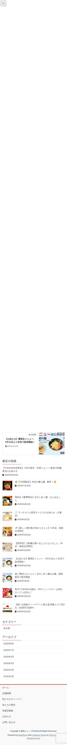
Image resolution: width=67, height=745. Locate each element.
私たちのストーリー (12, 699)
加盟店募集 (7, 710)
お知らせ (6, 716)
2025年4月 (8, 670)
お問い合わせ (8, 722)
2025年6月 (8, 656)
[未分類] (52, 443)
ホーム (5, 687)
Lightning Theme (39, 735)
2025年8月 (8, 643)
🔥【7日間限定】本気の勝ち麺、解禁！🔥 (35, 482)
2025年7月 (8, 650)
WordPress (23, 735)
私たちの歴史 (8, 705)
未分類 (6, 628)
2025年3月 (8, 676)
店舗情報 (6, 693)
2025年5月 (8, 663)
